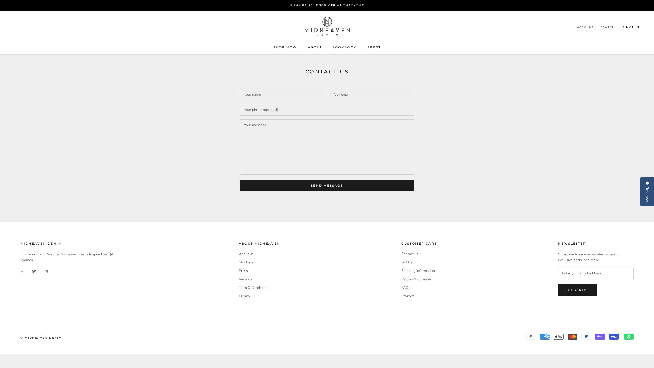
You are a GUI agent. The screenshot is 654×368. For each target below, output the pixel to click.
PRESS (374, 47)
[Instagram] (46, 271)
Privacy (244, 296)
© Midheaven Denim (41, 337)
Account (585, 27)
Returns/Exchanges (416, 279)
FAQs (405, 287)
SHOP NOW (285, 47)
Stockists (246, 262)
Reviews (245, 279)
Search (608, 27)
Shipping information (418, 270)
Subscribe (577, 290)
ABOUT (315, 47)
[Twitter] (34, 271)
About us (246, 253)
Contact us (409, 253)
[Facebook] (22, 271)
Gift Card (408, 262)
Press (243, 270)
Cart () (632, 27)
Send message (327, 185)
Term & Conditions (253, 287)
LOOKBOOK (345, 47)
